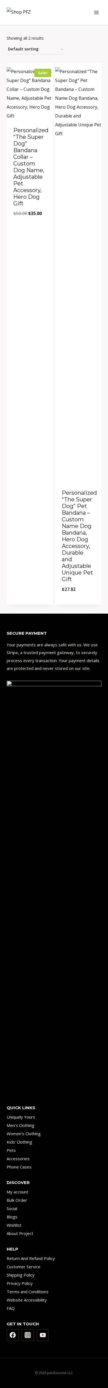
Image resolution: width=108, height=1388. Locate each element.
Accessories (18, 1158)
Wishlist (14, 1225)
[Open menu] (96, 12)
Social (12, 1208)
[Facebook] (13, 1335)
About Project (20, 1233)
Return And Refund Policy (31, 1258)
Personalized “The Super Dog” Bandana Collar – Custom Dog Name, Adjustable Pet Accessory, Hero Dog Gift (30, 167)
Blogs (12, 1216)
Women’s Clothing (24, 1133)
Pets (11, 1150)
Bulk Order (17, 1200)
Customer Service (23, 1266)
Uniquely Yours (21, 1117)
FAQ (11, 1308)
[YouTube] (43, 1335)
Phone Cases (19, 1167)
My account (17, 1192)
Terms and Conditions (27, 1291)
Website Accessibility (27, 1300)
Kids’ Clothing (19, 1142)
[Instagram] (28, 1335)
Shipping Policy (21, 1275)
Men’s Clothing (20, 1125)
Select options (29, 591)
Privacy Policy (20, 1283)
